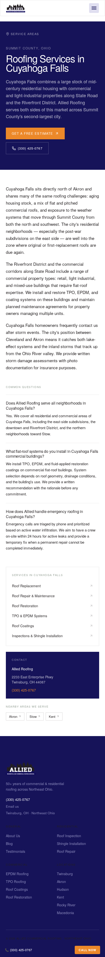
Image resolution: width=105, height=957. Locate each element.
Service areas (25, 34)
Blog (9, 843)
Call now (87, 950)
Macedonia (65, 912)
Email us (12, 806)
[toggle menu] (94, 8)
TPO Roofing (16, 881)
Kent (52, 716)
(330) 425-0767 (30, 148)
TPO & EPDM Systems (29, 615)
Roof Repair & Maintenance (33, 595)
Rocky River (66, 904)
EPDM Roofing (17, 873)
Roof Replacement (26, 585)
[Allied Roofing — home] (15, 8)
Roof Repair (66, 851)
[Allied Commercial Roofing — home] (20, 773)
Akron (13, 716)
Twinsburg (65, 873)
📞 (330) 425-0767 (18, 950)
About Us (13, 835)
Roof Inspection (69, 835)
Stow (33, 716)
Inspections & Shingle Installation (37, 635)
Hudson (63, 889)
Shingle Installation (71, 843)
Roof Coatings (23, 625)
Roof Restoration (25, 605)
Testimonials (15, 851)
